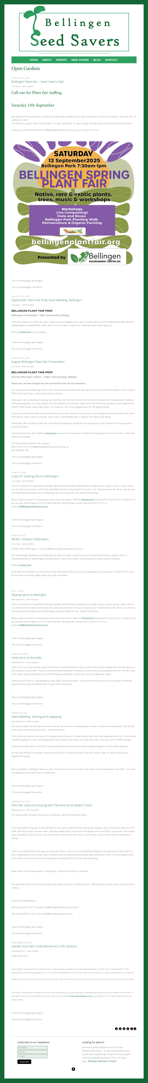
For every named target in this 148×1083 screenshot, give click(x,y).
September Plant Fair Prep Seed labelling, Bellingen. (46, 300)
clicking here (25, 332)
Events (61, 59)
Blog (97, 59)
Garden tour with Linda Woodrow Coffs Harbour (44, 946)
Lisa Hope (15, 86)
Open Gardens (28, 86)
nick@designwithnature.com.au (33, 506)
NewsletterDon (18, 599)
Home (34, 59)
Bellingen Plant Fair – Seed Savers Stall (37, 81)
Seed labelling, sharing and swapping (36, 716)
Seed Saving (80, 59)
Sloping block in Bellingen (28, 595)
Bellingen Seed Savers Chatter (102, 1061)
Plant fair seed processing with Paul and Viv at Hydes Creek (51, 805)
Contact (111, 59)
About (47, 59)
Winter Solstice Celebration (30, 539)
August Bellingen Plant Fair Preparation (38, 362)
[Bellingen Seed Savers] (74, 49)
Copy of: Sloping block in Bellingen (35, 476)
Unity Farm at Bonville (26, 657)
